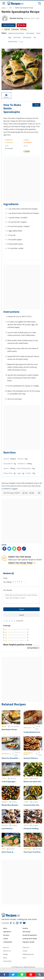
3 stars (17, 582)
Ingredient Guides (28, 942)
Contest (25, 951)
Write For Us (7, 951)
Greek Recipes (27, 37)
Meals (5, 928)
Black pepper (30, 33)
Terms (24, 958)
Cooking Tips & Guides (30, 938)
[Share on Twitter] (9, 549)
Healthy (25, 928)
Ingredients (7, 932)
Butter (38, 33)
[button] (39, 974)
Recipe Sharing (7, 486)
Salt (34, 37)
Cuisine (5, 938)
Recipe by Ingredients (30, 935)
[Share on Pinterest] (21, 25)
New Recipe (26, 932)
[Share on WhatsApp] (14, 549)
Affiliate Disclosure (28, 954)
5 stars (22, 582)
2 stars (15, 582)
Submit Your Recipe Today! (20, 563)
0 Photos (23, 29)
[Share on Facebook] (4, 549)
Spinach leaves (12, 41)
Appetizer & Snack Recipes (16, 33)
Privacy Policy (7, 961)
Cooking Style (7, 942)
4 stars (20, 582)
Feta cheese (17, 37)
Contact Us (26, 947)
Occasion (6, 935)
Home (4, 8)
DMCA (5, 958)
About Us (6, 947)
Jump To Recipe (8, 25)
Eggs (9, 37)
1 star (13, 582)
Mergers (5, 954)
